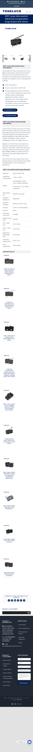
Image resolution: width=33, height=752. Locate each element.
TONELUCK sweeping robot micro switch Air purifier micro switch (9, 290)
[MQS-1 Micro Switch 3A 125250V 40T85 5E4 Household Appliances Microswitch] (9, 464)
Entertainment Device (23, 633)
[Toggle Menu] (28, 613)
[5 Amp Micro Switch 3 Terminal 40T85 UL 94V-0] (9, 531)
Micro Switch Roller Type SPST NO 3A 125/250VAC (9, 494)
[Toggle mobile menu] (30, 11)
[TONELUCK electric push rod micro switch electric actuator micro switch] (9, 261)
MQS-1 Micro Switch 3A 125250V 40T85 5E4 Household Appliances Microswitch (9, 459)
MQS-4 (9, 151)
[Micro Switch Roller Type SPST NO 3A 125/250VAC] (9, 497)
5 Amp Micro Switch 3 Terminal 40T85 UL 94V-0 (9, 528)
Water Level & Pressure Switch (8, 677)
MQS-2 (14, 151)
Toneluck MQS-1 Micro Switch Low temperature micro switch (9, 427)
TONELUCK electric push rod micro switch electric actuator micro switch (9, 256)
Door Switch (7, 682)
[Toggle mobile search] (27, 11)
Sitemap (19, 699)
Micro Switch (7, 660)
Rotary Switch (7, 673)
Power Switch (7, 669)
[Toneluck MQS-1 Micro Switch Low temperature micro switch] (9, 430)
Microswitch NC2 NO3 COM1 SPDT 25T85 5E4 (9, 561)
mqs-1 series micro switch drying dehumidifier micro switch (9, 323)
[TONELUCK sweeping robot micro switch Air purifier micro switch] (9, 294)
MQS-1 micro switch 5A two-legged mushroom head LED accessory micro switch (9, 391)
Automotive (22, 625)
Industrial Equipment (22, 638)
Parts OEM (6, 685)
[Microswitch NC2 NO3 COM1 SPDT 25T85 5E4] (9, 564)
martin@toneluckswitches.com (16, 3)
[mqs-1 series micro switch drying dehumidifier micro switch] (9, 327)
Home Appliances (24, 628)
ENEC (20, 140)
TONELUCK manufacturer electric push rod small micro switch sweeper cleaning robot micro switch (9, 355)
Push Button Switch (6, 665)
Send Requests (23, 683)
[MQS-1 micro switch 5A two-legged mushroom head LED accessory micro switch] (9, 396)
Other (20, 643)
